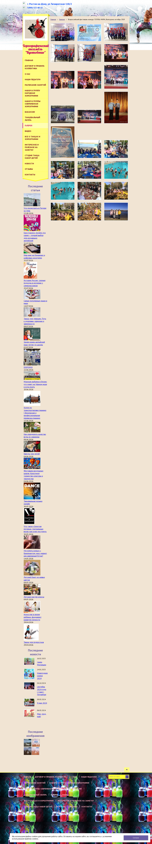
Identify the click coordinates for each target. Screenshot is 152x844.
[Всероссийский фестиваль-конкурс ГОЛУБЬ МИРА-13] (89, 79)
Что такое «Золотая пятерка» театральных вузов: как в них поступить (35, 529)
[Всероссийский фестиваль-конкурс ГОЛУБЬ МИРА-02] (62, 32)
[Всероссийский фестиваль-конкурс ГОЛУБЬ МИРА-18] (89, 32)
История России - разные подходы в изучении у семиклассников (34, 283)
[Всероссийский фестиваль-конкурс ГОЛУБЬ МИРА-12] (62, 79)
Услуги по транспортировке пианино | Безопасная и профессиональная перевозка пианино (35, 412)
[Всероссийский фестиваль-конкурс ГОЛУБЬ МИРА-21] (89, 117)
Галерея (62, 19)
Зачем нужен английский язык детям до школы (34, 343)
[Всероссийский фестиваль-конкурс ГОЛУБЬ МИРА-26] (116, 170)
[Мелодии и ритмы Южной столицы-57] (35, 751)
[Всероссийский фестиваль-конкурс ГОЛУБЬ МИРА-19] (89, 190)
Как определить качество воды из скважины (35, 435)
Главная (53, 19)
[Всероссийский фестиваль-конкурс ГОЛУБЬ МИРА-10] (116, 53)
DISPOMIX (28, 367)
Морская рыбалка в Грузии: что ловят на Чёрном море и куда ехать (35, 384)
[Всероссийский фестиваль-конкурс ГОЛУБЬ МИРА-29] (116, 149)
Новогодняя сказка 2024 (42, 676)
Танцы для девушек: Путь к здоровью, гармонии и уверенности (35, 321)
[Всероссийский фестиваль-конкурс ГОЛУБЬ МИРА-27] (89, 170)
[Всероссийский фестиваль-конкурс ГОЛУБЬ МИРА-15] (89, 211)
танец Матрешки (41, 663)
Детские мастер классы (34, 597)
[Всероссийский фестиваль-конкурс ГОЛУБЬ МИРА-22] (116, 77)
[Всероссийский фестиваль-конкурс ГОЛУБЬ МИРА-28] (62, 170)
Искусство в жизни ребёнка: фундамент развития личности (32, 617)
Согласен (136, 838)
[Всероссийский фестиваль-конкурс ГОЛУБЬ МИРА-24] (62, 142)
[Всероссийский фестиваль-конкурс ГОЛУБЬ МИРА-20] (62, 114)
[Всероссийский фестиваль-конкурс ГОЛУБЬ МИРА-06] (62, 53)
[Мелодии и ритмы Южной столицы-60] (27, 743)
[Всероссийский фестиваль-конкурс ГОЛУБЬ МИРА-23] (116, 107)
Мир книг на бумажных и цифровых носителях (34, 256)
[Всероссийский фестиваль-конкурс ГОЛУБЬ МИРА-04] (116, 32)
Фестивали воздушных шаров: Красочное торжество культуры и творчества (33, 475)
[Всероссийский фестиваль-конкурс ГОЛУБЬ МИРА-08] (89, 53)
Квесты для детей (32, 453)
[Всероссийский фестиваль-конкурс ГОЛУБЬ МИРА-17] (116, 190)
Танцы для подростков (34, 642)
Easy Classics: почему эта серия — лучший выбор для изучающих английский (35, 236)
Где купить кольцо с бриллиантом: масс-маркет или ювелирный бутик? (35, 553)
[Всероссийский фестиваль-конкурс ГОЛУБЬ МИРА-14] (116, 211)
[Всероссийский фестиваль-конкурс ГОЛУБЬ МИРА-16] (62, 211)
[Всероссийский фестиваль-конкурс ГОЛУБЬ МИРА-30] (89, 149)
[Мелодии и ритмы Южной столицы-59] (36, 743)
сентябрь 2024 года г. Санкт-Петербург (41, 690)
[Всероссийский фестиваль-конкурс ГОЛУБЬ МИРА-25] (62, 190)
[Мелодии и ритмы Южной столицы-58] (27, 751)
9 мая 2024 (42, 703)
